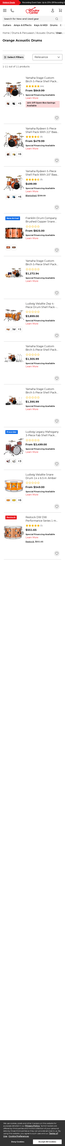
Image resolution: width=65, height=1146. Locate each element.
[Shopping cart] (60, 10)
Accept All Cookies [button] (47, 1142)
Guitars (7, 25)
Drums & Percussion (23, 33)
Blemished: (31, 195)
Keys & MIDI (40, 25)
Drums (54, 25)
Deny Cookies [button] (17, 1142)
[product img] (14, 89)
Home (6, 33)
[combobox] (47, 57)
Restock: (30, 541)
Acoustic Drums (45, 33)
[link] (43, 79)
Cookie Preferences (19, 1136)
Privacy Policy (32, 1126)
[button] (8, 103)
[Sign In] (52, 10)
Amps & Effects (23, 25)
